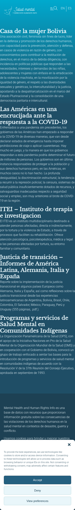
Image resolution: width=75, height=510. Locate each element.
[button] (69, 445)
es (69, 8)
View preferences (37, 501)
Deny (37, 490)
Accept (37, 480)
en (63, 8)
